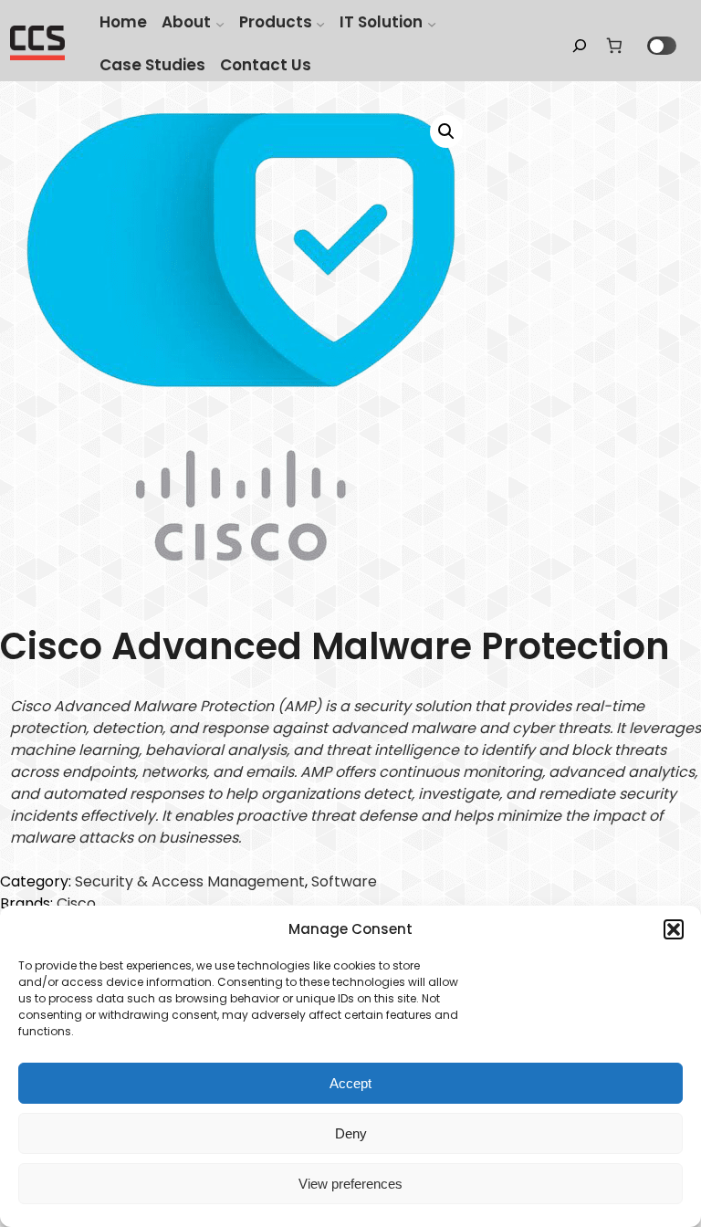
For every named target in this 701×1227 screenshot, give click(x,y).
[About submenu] (220, 23)
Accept (350, 1083)
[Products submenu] (320, 23)
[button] (673, 929)
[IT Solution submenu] (431, 23)
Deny (351, 1133)
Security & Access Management (190, 881)
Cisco (76, 903)
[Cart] (614, 46)
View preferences (350, 1183)
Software (344, 881)
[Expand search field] (579, 45)
